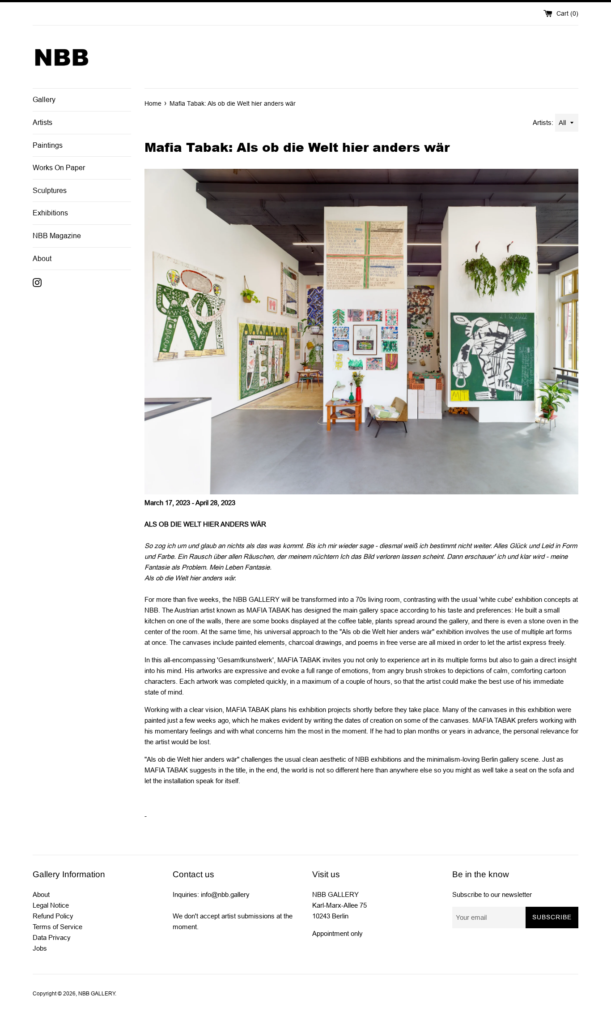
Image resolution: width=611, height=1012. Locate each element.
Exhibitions (50, 213)
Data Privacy (52, 937)
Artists (42, 122)
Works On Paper (59, 168)
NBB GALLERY (96, 994)
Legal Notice (51, 905)
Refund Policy (53, 916)
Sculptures (50, 190)
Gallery (44, 99)
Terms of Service (57, 927)
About (42, 258)
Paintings (48, 145)
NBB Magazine (57, 236)
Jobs (40, 948)
